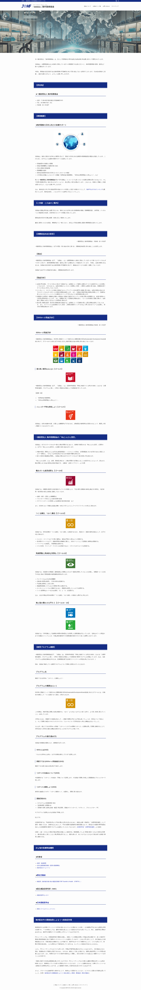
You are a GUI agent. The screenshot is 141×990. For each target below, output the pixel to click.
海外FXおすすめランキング (94, 189)
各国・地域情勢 (41, 863)
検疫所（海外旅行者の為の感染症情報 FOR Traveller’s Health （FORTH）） (59, 881)
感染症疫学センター (43, 895)
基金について (58, 985)
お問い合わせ (75, 985)
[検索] (118, 1)
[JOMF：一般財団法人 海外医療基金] (38, 6)
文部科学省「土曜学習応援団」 (86, 827)
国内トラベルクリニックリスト (46, 909)
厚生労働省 (41, 875)
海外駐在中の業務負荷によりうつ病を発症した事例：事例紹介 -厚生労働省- (67, 973)
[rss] (116, 1)
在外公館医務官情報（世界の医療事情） (49, 865)
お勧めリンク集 (66, 985)
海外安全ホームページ (43, 867)
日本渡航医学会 (43, 902)
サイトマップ (83, 985)
